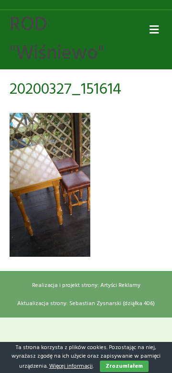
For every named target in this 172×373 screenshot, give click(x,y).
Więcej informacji (71, 366)
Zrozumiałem (124, 366)
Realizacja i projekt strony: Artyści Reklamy (86, 285)
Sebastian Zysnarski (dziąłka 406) (112, 303)
